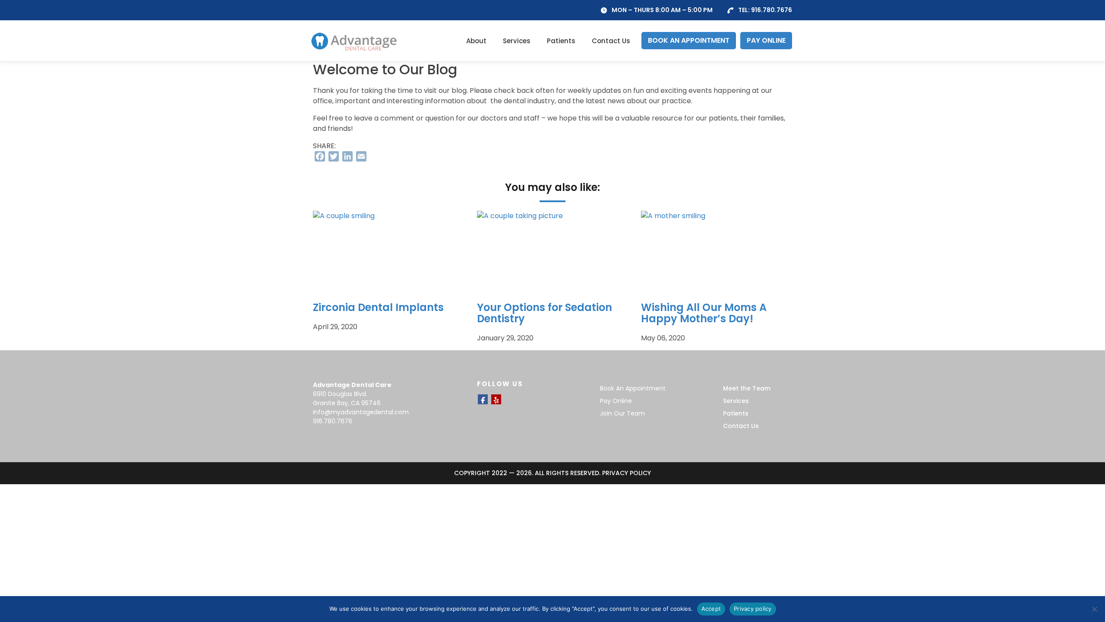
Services (516, 40)
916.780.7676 (771, 10)
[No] (1094, 609)
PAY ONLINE (766, 40)
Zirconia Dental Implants (378, 307)
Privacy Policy (626, 473)
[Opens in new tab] (483, 399)
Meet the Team (746, 388)
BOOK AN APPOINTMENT (688, 40)
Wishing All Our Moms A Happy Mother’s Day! (704, 313)
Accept (711, 608)
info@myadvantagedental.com (361, 412)
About (476, 40)
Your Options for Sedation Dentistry (544, 313)
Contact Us (611, 40)
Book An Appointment (633, 388)
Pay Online (616, 401)
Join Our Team (622, 413)
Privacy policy (753, 608)
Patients (561, 40)
